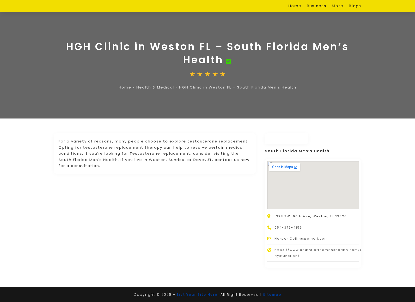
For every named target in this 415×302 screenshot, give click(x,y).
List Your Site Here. (198, 294)
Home (294, 6)
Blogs (355, 6)
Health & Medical (155, 87)
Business (316, 6)
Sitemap (272, 294)
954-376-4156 (288, 227)
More (337, 6)
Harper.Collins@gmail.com (301, 238)
